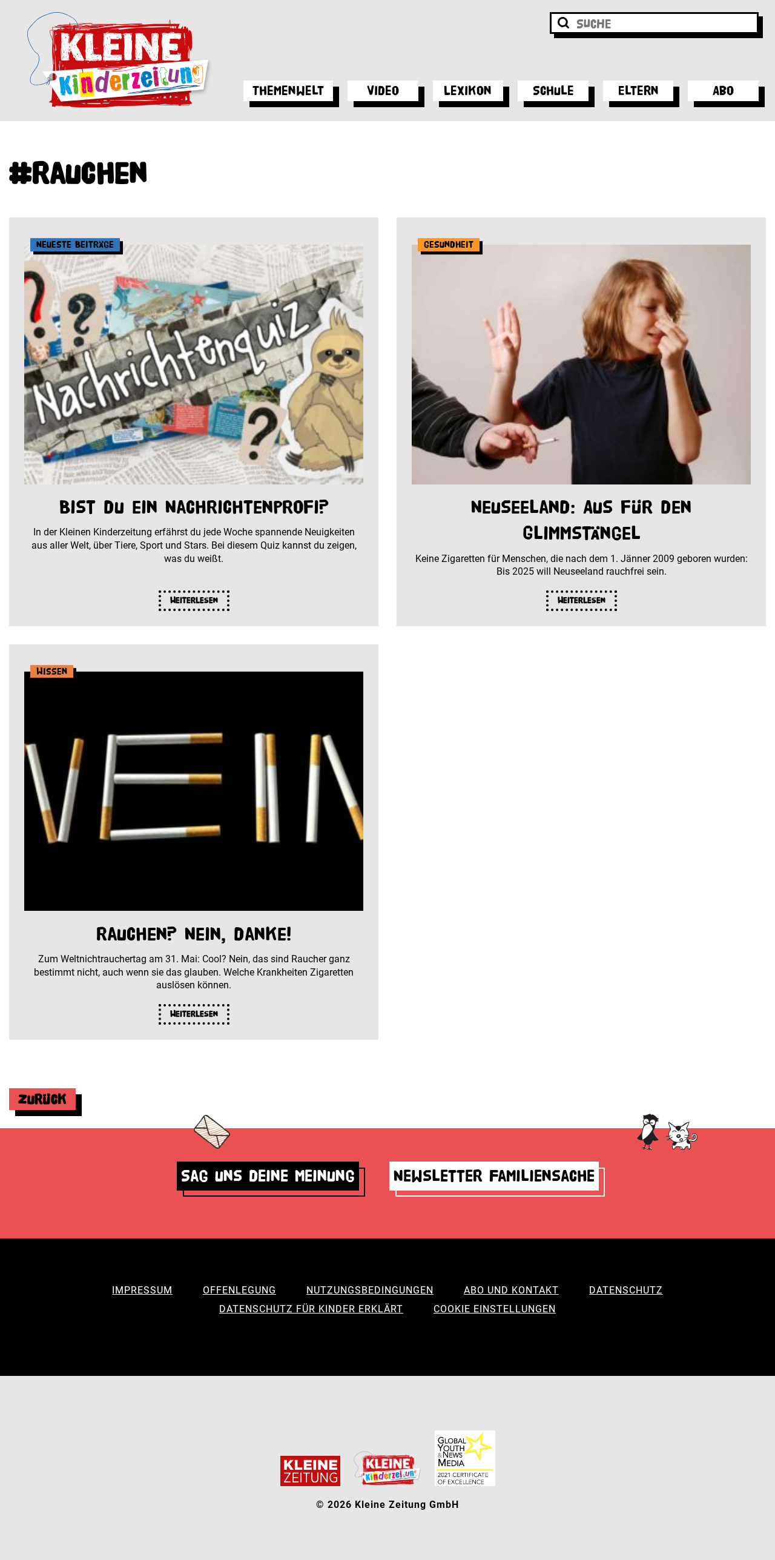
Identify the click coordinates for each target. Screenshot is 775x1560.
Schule (553, 91)
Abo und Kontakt (511, 1290)
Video (383, 91)
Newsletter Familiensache (494, 1176)
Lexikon (468, 91)
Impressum (142, 1290)
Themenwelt (288, 91)
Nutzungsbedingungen (370, 1290)
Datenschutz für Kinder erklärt (311, 1309)
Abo (723, 91)
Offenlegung (239, 1290)
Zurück (42, 1098)
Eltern (638, 91)
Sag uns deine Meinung (268, 1176)
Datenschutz (626, 1290)
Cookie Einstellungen (495, 1309)
